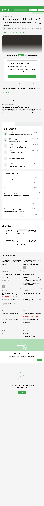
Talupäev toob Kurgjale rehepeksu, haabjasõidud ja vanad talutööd (19, 216)
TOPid (22, 13)
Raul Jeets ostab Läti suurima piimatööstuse (21, 134)
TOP (3, 288)
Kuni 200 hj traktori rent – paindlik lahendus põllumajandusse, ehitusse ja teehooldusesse (16, 106)
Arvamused (13, 13)
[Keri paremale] (40, 238)
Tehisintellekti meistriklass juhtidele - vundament (21, 243)
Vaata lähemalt (13, 83)
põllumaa (5, 92)
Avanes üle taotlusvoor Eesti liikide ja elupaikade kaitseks (18, 188)
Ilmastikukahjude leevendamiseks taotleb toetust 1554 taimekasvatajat (21, 205)
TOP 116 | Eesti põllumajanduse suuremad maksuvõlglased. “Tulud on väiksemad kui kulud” (9, 293)
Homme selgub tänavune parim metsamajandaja (15, 200)
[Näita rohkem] (37, 7)
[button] (19, 360)
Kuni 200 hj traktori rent (7, 109)
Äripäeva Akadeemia (21, 240)
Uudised (11, 132)
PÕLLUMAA (5, 16)
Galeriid (18, 13)
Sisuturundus (27, 13)
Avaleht (3, 13)
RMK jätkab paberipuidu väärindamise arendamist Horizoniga (18, 179)
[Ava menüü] (7, 7)
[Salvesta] (39, 132)
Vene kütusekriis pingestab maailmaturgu (14, 184)
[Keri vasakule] (3, 238)
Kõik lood (8, 13)
